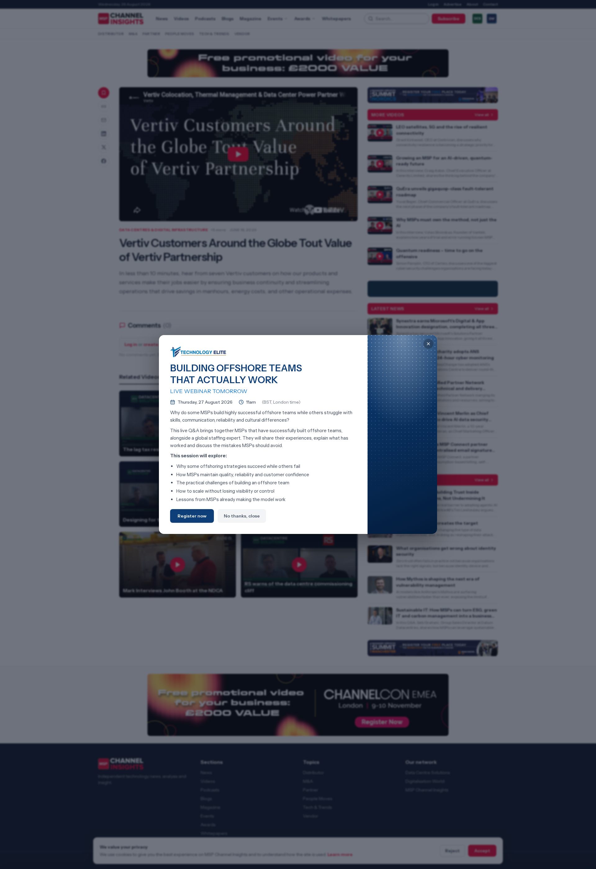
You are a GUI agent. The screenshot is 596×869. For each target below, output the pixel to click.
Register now (192, 516)
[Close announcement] (428, 344)
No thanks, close (242, 516)
